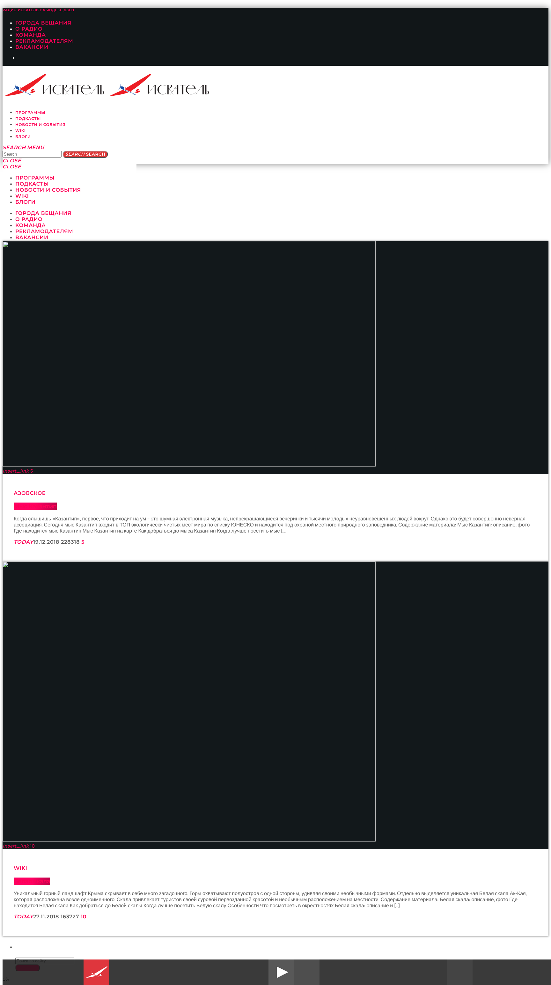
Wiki (20, 868)
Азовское (30, 493)
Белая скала (32, 881)
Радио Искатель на (38, 10)
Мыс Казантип (35, 506)
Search (85, 154)
